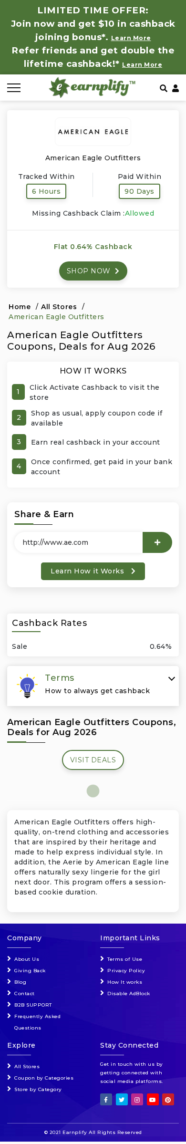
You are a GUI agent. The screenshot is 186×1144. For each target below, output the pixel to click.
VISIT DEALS (93, 760)
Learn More (142, 64)
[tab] (93, 686)
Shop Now (90, 271)
